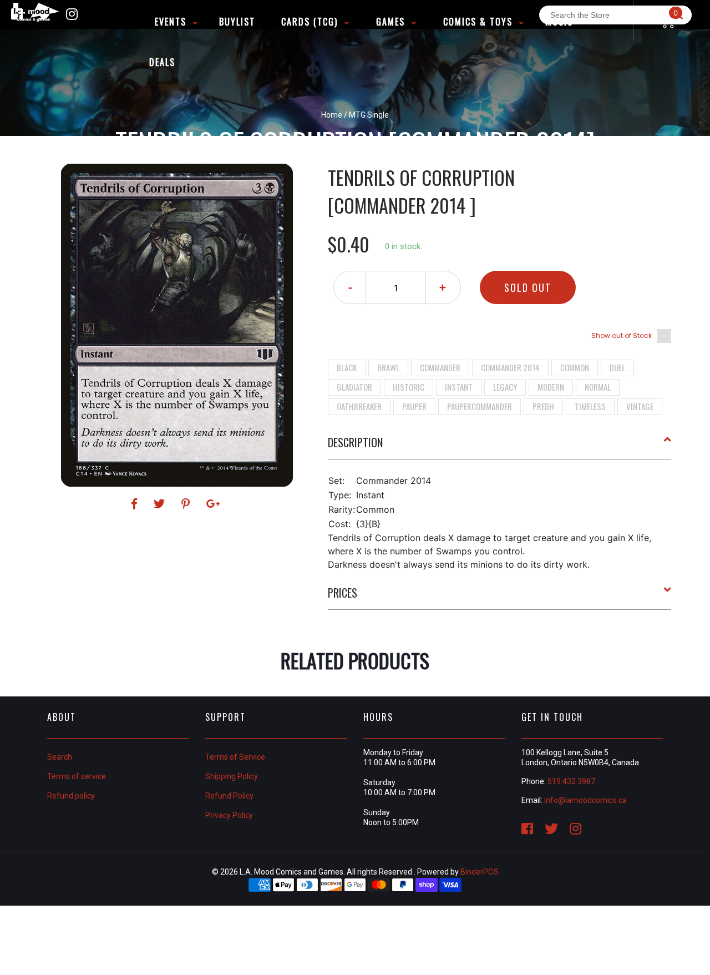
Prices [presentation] (342, 592)
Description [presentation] (355, 442)
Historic (408, 387)
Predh (543, 406)
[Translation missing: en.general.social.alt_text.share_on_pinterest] (187, 504)
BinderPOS (479, 871)
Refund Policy (229, 795)
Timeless (590, 406)
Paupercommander (479, 406)
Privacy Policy (229, 815)
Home (331, 114)
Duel (617, 367)
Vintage (639, 406)
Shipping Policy (231, 776)
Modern (550, 387)
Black (347, 367)
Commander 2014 (510, 367)
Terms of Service (235, 756)
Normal (598, 387)
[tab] (500, 446)
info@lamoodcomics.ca (585, 800)
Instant (459, 387)
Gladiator (354, 387)
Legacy (505, 387)
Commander (440, 367)
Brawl (388, 367)
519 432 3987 (571, 781)
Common (574, 367)
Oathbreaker (359, 406)
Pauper (414, 406)
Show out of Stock (621, 335)
